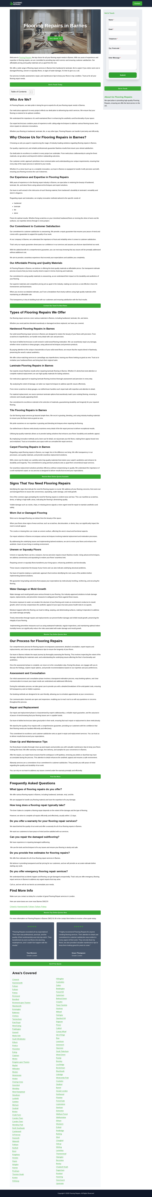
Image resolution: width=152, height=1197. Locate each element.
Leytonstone (60, 1104)
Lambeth (15, 1098)
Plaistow (59, 1097)
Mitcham (15, 1105)
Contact (137, 3)
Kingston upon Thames (20, 1062)
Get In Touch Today (55, 84)
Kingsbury (16, 1154)
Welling (59, 1147)
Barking (59, 1134)
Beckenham (60, 1068)
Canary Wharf (61, 1031)
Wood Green (60, 1055)
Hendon (15, 1158)
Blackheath (60, 1071)
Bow (57, 1038)
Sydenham (60, 995)
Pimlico (15, 1045)
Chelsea (15, 1016)
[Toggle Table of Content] (30, 92)
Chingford (59, 1140)
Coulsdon (59, 1081)
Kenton (15, 1178)
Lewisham (60, 1041)
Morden (15, 1072)
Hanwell (15, 1032)
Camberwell (16, 1131)
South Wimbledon (18, 1039)
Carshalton (60, 982)
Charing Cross (17, 1082)
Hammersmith (22, 906)
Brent (14, 1151)
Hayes (14, 1161)
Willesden (16, 1069)
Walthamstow (61, 1117)
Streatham (16, 1095)
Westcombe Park (62, 1078)
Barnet (58, 1088)
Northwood (60, 1094)
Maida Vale (16, 1036)
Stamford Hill (61, 1018)
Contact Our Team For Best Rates (55, 305)
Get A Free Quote (55, 964)
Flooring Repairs (25, 57)
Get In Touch (122, 88)
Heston (15, 1078)
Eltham (58, 1121)
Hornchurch (60, 1180)
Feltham (15, 1145)
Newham (59, 1107)
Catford (59, 1028)
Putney (43, 906)
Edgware (59, 1022)
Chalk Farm (16, 1115)
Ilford (58, 1137)
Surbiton (15, 1102)
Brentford (15, 999)
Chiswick (13, 906)
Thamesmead (61, 1154)
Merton (14, 1059)
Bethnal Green (61, 998)
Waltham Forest (62, 1114)
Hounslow (16, 1049)
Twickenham (17, 1019)
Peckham (15, 1171)
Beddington (60, 989)
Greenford (16, 1085)
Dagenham (60, 1170)
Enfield (58, 1127)
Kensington (16, 1009)
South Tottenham (62, 1051)
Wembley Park (17, 1125)
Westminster (16, 1075)
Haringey (59, 1015)
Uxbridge (59, 1074)
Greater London (62, 1091)
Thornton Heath (18, 1174)
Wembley (15, 1088)
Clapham (15, 1055)
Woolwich (59, 1124)
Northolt (15, 1148)
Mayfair (15, 1065)
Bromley (59, 1061)
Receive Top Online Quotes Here (55, 634)
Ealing (14, 1052)
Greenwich (60, 1045)
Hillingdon (60, 979)
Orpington (59, 1157)
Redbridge (60, 1130)
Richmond (16, 996)
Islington (15, 1164)
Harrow (15, 1168)
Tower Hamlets (61, 1005)
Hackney (59, 1008)
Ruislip (58, 1058)
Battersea (15, 1012)
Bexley (58, 1164)
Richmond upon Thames (21, 1003)
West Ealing (16, 1026)
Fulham (31, 906)
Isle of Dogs (60, 1035)
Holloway (15, 1181)
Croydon (59, 1002)
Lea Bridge (60, 1064)
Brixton (14, 1112)
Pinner (58, 1025)
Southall (15, 1108)
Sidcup (58, 1144)
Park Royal (16, 1022)
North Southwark (18, 1128)
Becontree (60, 1160)
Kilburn (15, 1042)
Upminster (60, 1183)
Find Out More (55, 776)
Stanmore (59, 1048)
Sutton (58, 985)
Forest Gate (60, 1101)
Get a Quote (54, 38)
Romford (59, 1173)
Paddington (16, 1029)
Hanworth (15, 1138)
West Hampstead (18, 1092)
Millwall (59, 1012)
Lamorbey (59, 1150)
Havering (59, 1177)
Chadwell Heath (62, 1167)
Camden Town (17, 1118)
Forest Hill (60, 992)
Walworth (15, 1141)
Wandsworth (16, 1006)
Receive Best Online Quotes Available (55, 476)
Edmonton (60, 1111)
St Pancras (16, 1135)
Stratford (59, 1084)
